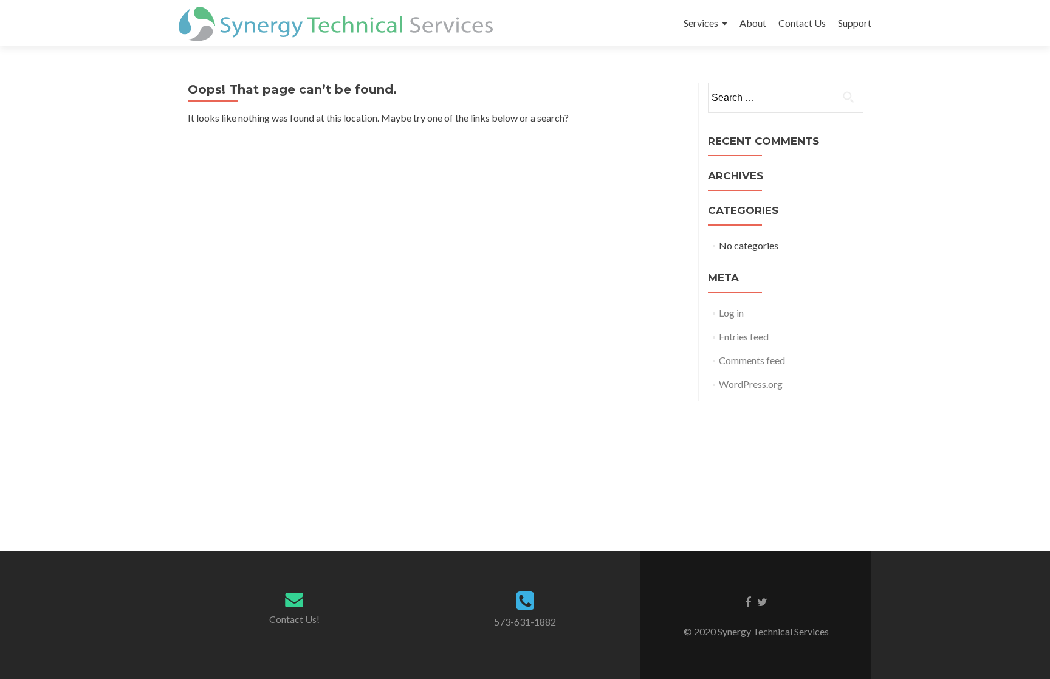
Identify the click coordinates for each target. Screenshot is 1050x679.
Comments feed (752, 360)
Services (701, 23)
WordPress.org (751, 384)
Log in (731, 313)
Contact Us (802, 23)
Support (854, 23)
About (752, 23)
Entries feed (744, 336)
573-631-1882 (525, 621)
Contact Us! (294, 619)
